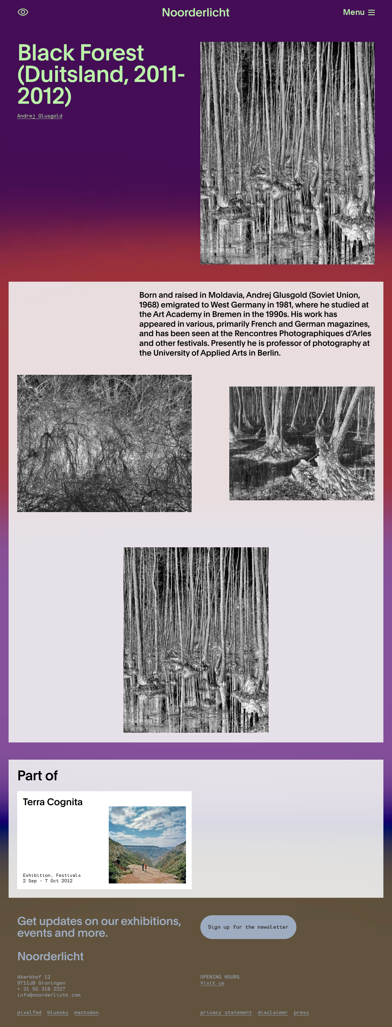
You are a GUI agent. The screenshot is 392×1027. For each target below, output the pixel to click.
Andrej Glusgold (39, 116)
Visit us (212, 983)
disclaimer (273, 1013)
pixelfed (29, 1013)
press (301, 1013)
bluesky (58, 1013)
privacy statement (226, 1013)
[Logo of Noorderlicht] (195, 12)
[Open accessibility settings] (23, 12)
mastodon (86, 1013)
